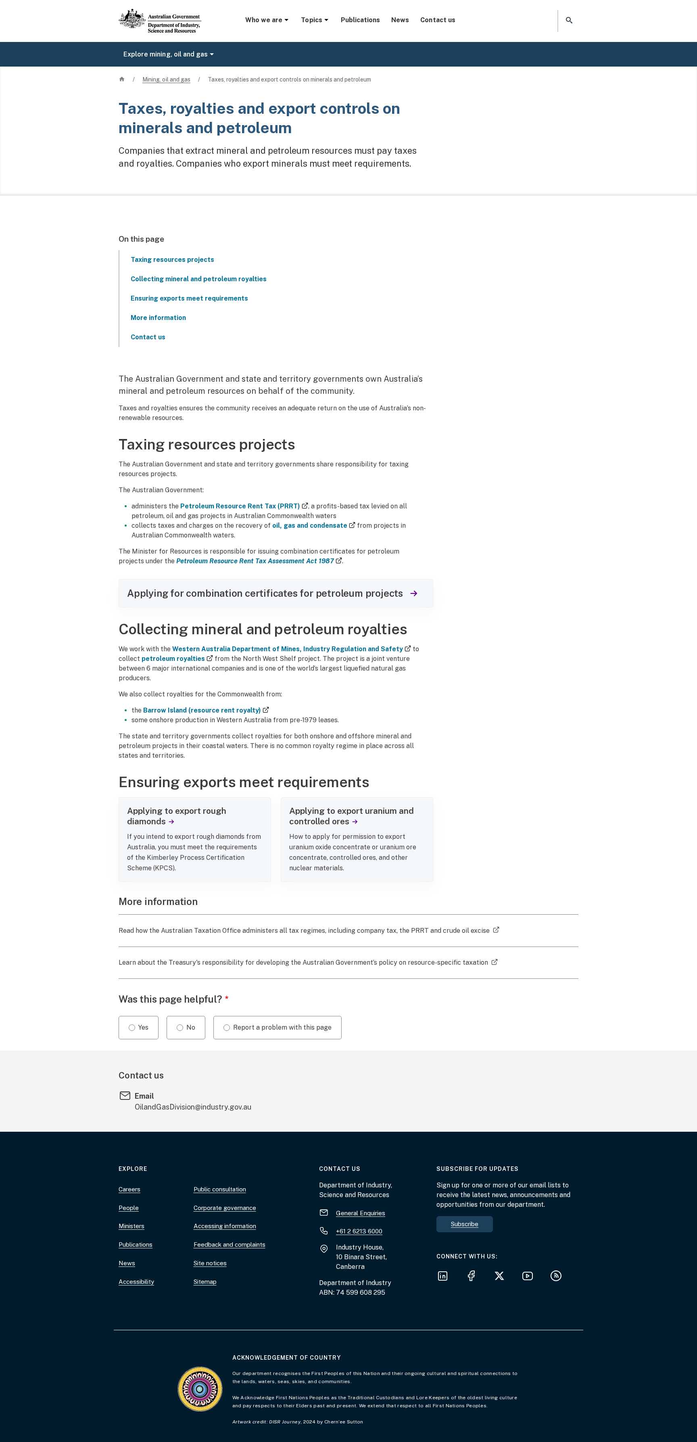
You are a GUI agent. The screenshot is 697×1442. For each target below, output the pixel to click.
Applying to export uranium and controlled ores (351, 816)
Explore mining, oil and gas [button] (165, 54)
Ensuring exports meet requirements (189, 298)
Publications (360, 20)
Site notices (210, 1263)
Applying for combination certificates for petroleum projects (267, 593)
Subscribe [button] (464, 1223)
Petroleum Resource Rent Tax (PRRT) (244, 506)
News (400, 20)
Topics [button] (311, 20)
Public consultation (220, 1189)
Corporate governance (225, 1207)
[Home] (160, 14)
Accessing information (225, 1226)
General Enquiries (360, 1213)
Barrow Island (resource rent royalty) (206, 710)
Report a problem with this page (282, 1027)
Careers (129, 1189)
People (129, 1207)
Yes (143, 1027)
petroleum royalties (177, 658)
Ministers (131, 1226)
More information (158, 318)
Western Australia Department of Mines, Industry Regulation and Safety (291, 649)
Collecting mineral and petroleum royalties (199, 279)
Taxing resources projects (172, 259)
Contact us (437, 20)
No (190, 1027)
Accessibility (136, 1281)
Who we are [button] (263, 20)
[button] (568, 21)
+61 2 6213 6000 (359, 1231)
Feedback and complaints (229, 1244)
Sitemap (205, 1281)
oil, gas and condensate (313, 525)
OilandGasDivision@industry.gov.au (193, 1107)
